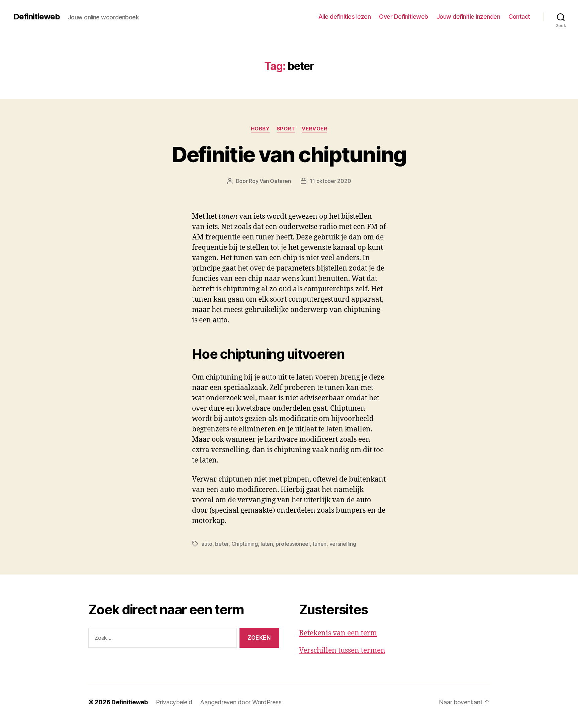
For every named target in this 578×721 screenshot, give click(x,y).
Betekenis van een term (338, 633)
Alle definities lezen (344, 16)
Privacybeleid (174, 702)
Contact (519, 16)
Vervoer (314, 129)
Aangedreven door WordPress (240, 702)
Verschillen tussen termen (342, 650)
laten (267, 543)
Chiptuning (244, 543)
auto (206, 543)
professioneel (293, 543)
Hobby (260, 129)
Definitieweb (36, 17)
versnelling (342, 543)
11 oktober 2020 (330, 181)
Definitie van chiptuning (289, 154)
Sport (286, 129)
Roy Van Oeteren (270, 181)
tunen (319, 543)
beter (221, 543)
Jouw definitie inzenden (468, 16)
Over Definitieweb (403, 16)
